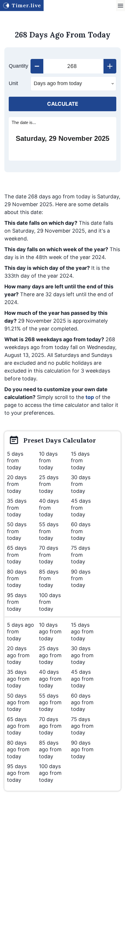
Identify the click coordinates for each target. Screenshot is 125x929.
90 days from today (80, 578)
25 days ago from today (50, 655)
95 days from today (16, 602)
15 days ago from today (82, 632)
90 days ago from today (82, 749)
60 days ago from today (82, 702)
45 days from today (81, 507)
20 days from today (16, 484)
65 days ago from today (18, 726)
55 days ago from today (50, 702)
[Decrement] (37, 66)
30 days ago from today (82, 655)
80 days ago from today (18, 749)
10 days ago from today (50, 632)
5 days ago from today (20, 632)
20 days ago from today (18, 655)
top (89, 397)
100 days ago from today (50, 773)
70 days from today (48, 555)
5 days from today (15, 460)
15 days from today (80, 460)
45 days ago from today (82, 679)
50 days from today (16, 531)
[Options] (120, 5)
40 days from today (49, 507)
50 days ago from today (18, 702)
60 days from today (80, 531)
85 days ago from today (50, 749)
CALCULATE (62, 104)
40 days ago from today (50, 679)
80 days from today (16, 578)
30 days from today (80, 484)
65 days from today (16, 555)
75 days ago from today (82, 726)
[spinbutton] (73, 66)
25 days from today (48, 484)
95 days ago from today (18, 773)
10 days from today (48, 460)
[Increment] (109, 66)
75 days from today (80, 555)
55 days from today (48, 531)
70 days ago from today (50, 726)
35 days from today (16, 507)
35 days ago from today (18, 679)
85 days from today (48, 578)
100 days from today (50, 602)
